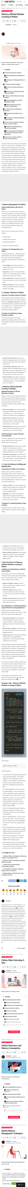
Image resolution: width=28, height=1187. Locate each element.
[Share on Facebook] (5, 21)
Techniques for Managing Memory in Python (14, 80)
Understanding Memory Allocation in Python (14, 76)
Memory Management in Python (12, 999)
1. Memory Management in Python (12, 72)
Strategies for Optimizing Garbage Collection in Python (14, 92)
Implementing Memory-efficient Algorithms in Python (13, 101)
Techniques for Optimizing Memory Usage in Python (14, 118)
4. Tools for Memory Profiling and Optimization (12, 109)
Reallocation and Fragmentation (14, 1005)
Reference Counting (11, 1011)
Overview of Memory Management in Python (14, 1097)
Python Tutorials (7, 10)
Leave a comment (21, 948)
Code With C (9, 1)
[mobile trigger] (3, 1)
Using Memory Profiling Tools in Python (13, 114)
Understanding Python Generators (13, 1087)
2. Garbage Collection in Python (12, 84)
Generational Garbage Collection (15, 1013)
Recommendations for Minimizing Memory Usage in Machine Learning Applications (13, 132)
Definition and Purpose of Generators (11, 1090)
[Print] (15, 21)
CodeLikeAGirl (8, 24)
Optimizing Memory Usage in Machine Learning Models (12, 105)
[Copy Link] (12, 21)
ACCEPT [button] (14, 1183)
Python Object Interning (11, 1016)
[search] (17, 1)
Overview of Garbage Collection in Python (13, 87)
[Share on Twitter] (8, 21)
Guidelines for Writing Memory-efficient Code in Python (13, 127)
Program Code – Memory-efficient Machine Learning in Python (12, 137)
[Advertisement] (15, 34)
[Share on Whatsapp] (10, 21)
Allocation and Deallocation (13, 1002)
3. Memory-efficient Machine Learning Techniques (13, 96)
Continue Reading (14, 1031)
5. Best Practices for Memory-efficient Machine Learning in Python (13, 123)
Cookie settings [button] (6, 1183)
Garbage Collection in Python (12, 1008)
